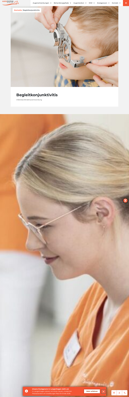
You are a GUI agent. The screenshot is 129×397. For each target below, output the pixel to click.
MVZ (90, 3)
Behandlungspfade (61, 3)
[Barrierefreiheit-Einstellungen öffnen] (125, 200)
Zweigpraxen (102, 3)
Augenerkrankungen (41, 3)
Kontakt (115, 3)
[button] (103, 391)
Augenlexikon (78, 3)
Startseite (18, 10)
